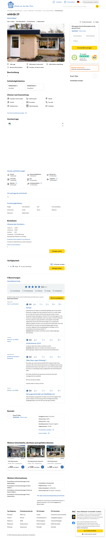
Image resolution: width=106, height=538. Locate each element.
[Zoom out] (63, 126)
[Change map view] (9, 123)
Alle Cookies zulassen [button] (90, 531)
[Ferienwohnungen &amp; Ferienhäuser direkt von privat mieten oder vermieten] (20, 6)
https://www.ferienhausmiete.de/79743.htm (52, 495)
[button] (90, 534)
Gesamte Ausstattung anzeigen (15, 113)
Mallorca (10, 521)
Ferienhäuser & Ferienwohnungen (14, 10)
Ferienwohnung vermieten (90, 2)
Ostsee (9, 518)
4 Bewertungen (23, 417)
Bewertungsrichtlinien (12, 298)
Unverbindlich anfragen (84, 48)
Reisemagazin (41, 521)
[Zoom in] (63, 123)
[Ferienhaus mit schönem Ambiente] (16, 451)
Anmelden (59, 2)
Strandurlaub (50, 483)
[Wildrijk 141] (56, 451)
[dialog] (89, 522)
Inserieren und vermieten (58, 514)
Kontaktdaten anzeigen (76, 80)
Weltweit (10, 524)
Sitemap (9, 527)
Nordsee (9, 514)
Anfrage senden (57, 251)
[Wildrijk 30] (36, 451)
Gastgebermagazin (56, 518)
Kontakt (39, 527)
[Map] (36, 145)
